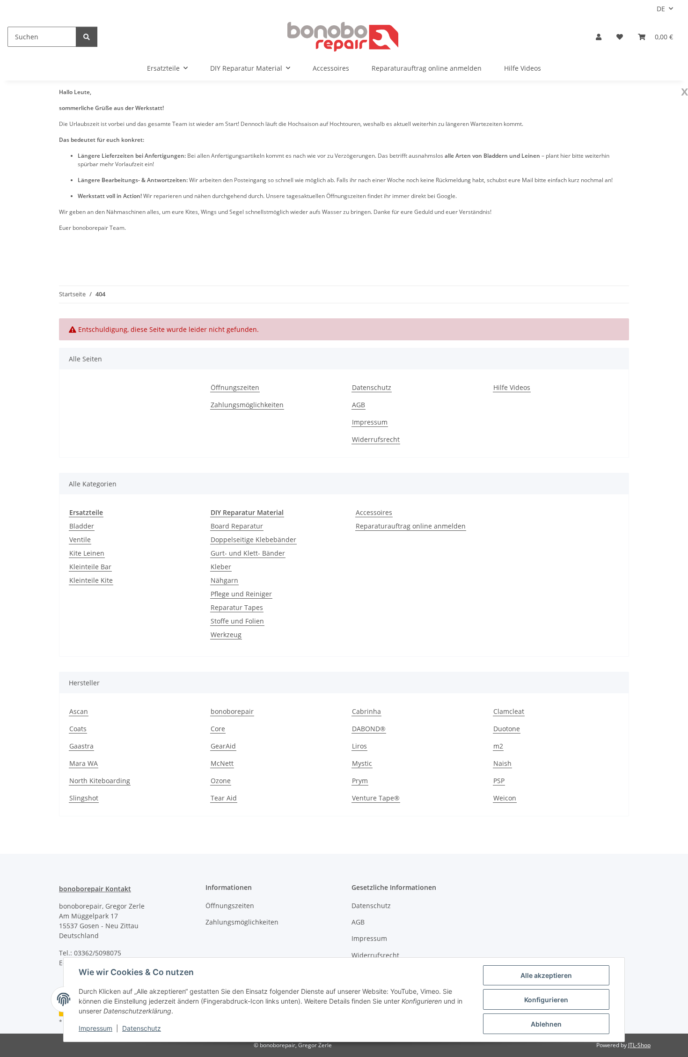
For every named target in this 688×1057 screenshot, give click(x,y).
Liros (359, 745)
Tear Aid (224, 797)
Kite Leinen (86, 553)
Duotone (506, 728)
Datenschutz (141, 1028)
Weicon (504, 797)
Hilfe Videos (522, 68)
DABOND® (369, 728)
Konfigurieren (546, 1000)
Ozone (221, 780)
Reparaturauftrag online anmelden (411, 525)
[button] (598, 37)
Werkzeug (226, 634)
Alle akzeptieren (546, 975)
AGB (358, 404)
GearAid (223, 745)
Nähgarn (224, 580)
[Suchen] (86, 37)
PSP (499, 780)
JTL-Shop (639, 1045)
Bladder (81, 525)
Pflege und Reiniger (241, 593)
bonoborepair (232, 711)
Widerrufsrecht (376, 439)
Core (218, 728)
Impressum (95, 1028)
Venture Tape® (376, 797)
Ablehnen (546, 1024)
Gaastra (81, 745)
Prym (360, 780)
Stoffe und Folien (237, 621)
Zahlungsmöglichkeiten (247, 404)
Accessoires (374, 512)
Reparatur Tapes (237, 607)
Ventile (80, 539)
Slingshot (83, 797)
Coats (78, 728)
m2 (498, 745)
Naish (502, 763)
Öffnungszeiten (235, 387)
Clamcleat (508, 711)
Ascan (78, 711)
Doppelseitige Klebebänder (253, 539)
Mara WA (83, 763)
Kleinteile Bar (90, 566)
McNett (222, 763)
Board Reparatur (237, 525)
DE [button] (661, 8)
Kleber (221, 566)
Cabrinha (366, 711)
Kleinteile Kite (91, 580)
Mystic (362, 763)
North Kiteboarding (99, 780)
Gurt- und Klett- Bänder (248, 553)
